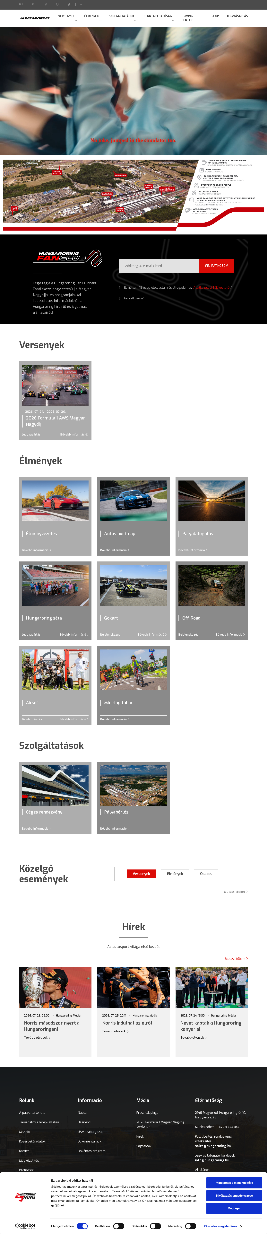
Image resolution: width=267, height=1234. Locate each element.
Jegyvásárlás (237, 16)
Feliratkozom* (133, 298)
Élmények (91, 16)
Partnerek (26, 1170)
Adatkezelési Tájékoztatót (211, 288)
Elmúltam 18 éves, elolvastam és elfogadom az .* (177, 288)
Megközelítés (29, 1161)
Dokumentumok (89, 1141)
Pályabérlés (116, 812)
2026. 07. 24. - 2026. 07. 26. (45, 412)
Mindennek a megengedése (234, 1182)
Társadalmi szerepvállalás (39, 1122)
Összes (206, 873)
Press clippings (147, 1113)
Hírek (140, 1136)
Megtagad (234, 1208)
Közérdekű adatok (32, 1141)
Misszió (24, 1132)
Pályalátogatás (197, 533)
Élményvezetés (41, 533)
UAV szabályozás (90, 1132)
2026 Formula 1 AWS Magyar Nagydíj (55, 421)
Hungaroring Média (68, 1015)
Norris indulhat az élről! (128, 1023)
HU (21, 4)
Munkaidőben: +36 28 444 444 (217, 1127)
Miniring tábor (118, 703)
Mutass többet (235, 892)
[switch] (118, 1226)
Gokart (111, 618)
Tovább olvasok (36, 1038)
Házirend (84, 1122)
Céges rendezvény (44, 812)
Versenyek (66, 16)
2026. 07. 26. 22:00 (36, 1015)
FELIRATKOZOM (216, 266)
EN (34, 4)
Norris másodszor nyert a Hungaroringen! (52, 1026)
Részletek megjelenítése (220, 1226)
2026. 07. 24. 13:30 (192, 1015)
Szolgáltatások (121, 16)
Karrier (24, 1151)
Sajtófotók (143, 1146)
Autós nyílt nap (119, 533)
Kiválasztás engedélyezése (234, 1195)
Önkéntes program (92, 1151)
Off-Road (191, 618)
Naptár (83, 1113)
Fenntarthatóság (158, 16)
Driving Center (187, 18)
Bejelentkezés (110, 635)
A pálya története (32, 1113)
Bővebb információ (73, 434)
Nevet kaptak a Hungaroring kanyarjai (210, 1026)
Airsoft (33, 703)
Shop (215, 16)
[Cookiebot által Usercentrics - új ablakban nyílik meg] (25, 1226)
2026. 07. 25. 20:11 (114, 1015)
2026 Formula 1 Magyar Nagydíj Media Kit (160, 1124)
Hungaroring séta (44, 618)
